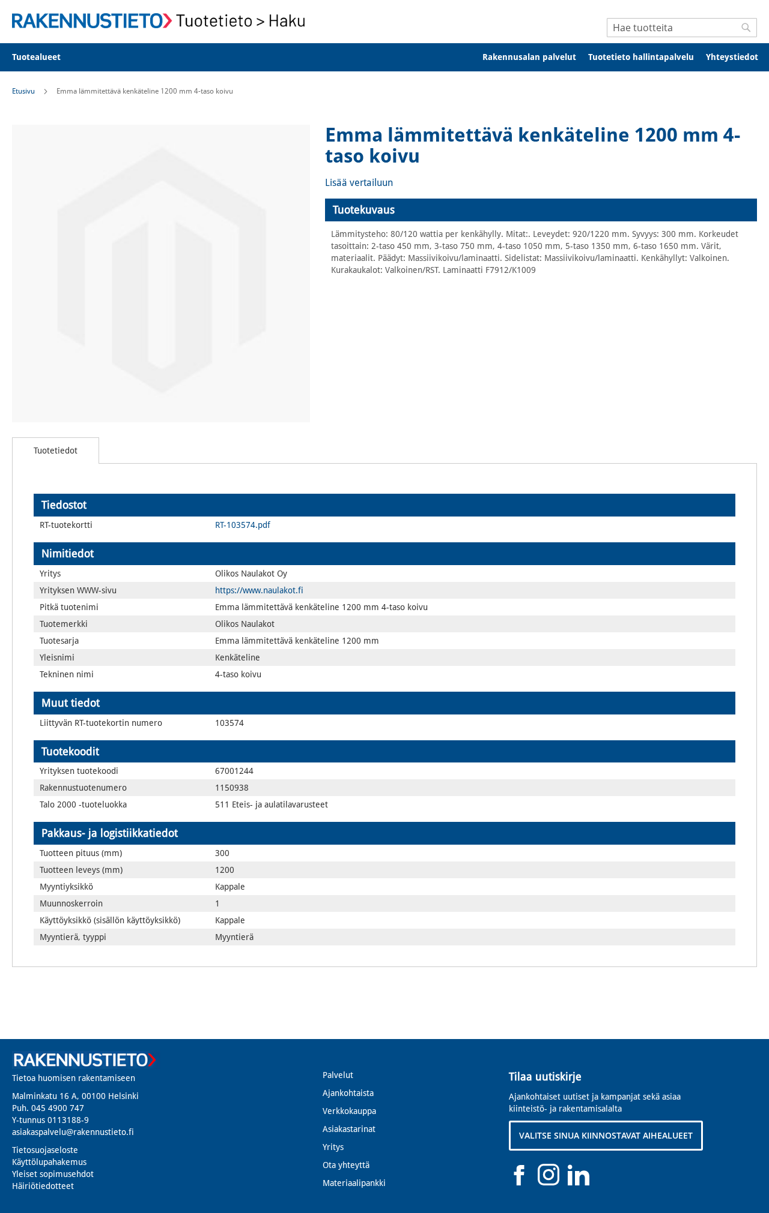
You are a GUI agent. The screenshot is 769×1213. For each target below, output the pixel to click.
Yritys (333, 1147)
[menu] (384, 57)
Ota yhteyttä (346, 1165)
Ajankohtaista (348, 1093)
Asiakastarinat (349, 1129)
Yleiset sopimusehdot (53, 1174)
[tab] (541, 210)
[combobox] (682, 27)
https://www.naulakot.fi (259, 590)
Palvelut (338, 1075)
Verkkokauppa (349, 1111)
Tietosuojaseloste (45, 1150)
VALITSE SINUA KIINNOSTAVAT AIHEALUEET (606, 1135)
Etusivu (23, 91)
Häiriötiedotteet (43, 1186)
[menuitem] (44, 57)
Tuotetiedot (56, 450)
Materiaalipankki (354, 1183)
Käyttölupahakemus (49, 1162)
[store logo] (162, 20)
